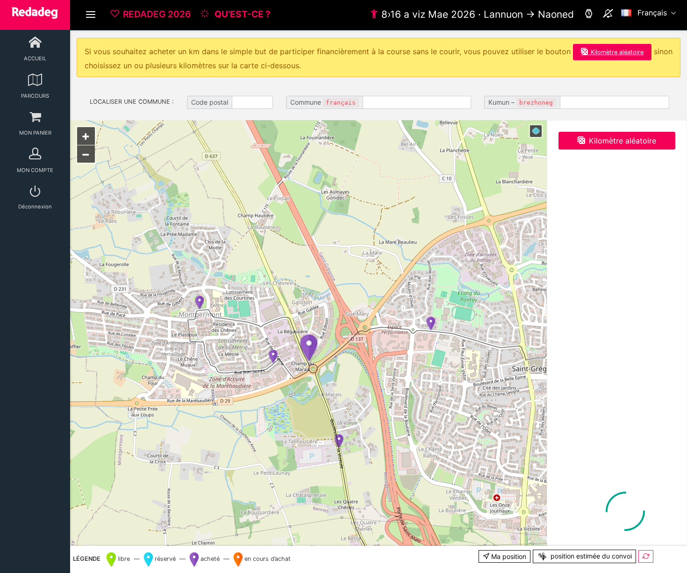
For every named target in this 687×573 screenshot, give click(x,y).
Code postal (209, 102)
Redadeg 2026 (157, 14)
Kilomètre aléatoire (617, 52)
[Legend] (536, 131)
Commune (323, 102)
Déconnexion (35, 206)
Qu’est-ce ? (242, 14)
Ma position (507, 556)
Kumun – (520, 102)
